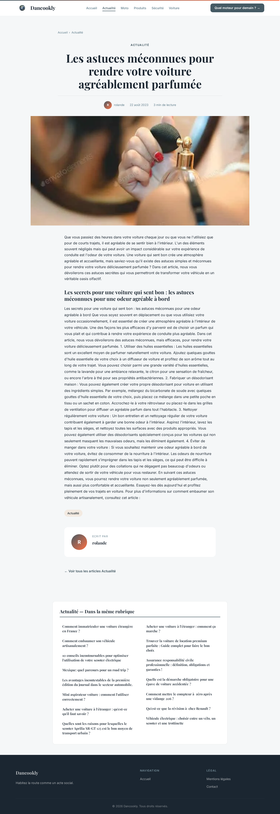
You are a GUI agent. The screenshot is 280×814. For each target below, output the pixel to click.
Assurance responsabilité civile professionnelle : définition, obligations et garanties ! (178, 665)
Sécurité (158, 8)
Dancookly (42, 7)
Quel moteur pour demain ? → (237, 8)
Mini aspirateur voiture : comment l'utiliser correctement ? (95, 696)
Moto (125, 8)
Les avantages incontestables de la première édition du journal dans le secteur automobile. (97, 682)
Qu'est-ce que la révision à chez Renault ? (178, 708)
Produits (140, 8)
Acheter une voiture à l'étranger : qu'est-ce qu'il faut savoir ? (94, 711)
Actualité (109, 8)
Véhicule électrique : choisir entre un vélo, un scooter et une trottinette (180, 720)
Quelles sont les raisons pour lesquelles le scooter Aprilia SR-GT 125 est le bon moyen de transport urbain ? (97, 728)
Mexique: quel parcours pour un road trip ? (95, 670)
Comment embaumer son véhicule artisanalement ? (88, 643)
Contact (212, 786)
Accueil (91, 8)
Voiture (174, 8)
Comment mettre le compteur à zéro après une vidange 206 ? (179, 696)
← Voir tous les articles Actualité (90, 571)
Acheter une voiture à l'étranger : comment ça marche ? (181, 628)
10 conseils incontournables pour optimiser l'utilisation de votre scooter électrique (95, 657)
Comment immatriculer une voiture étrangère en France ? (97, 628)
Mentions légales (218, 779)
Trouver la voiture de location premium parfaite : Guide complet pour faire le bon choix (178, 645)
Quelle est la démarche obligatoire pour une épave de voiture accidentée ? (180, 681)
